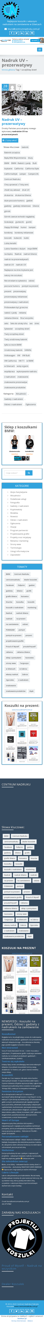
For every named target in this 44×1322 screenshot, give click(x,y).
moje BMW (32, 248)
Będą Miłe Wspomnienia (15, 158)
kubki (26, 238)
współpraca (9, 371)
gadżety (7, 206)
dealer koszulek (30, 580)
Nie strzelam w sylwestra (15, 280)
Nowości (14, 516)
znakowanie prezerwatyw (15, 382)
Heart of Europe (10, 1120)
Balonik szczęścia (12, 152)
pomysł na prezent (30, 286)
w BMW (30, 361)
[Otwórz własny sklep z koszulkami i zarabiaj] (22, 1238)
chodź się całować (12, 190)
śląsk (31, 691)
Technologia (15, 548)
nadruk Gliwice (30, 254)
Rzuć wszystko (26, 318)
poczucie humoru (12, 286)
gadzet (30, 200)
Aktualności (21, 393)
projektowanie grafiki (15, 641)
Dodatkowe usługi (18, 499)
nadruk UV (9, 264)
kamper (32, 227)
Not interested (10, 1047)
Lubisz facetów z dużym (14, 248)
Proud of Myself (12, 646)
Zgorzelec (10, 680)
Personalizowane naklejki (15, 1136)
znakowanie (22, 377)
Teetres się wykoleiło (13, 1061)
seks (6, 323)
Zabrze (25, 674)
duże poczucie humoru (14, 200)
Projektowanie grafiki (19, 534)
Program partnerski (19, 530)
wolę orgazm (22, 366)
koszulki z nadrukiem (14, 607)
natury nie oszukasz (13, 275)
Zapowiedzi (15, 555)
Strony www (15, 544)
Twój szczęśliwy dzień (14, 334)
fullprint (21, 585)
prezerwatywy (19, 291)
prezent (7, 291)
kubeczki (18, 238)
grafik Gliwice (11, 596)
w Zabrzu (23, 669)
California (18, 168)
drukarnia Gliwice (23, 195)
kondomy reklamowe (24, 232)
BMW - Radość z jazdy (21, 163)
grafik (29, 591)
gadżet (32, 585)
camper (22, 174)
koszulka (20, 602)
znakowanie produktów (14, 387)
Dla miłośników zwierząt (15, 1161)
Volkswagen (9, 355)
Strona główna (8, 69)
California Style (32, 168)
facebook (10, 585)
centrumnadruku (13, 580)
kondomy (8, 232)
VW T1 (21, 361)
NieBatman (8, 1150)
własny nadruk (12, 674)
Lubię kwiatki (10, 243)
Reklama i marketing (19, 541)
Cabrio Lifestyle (10, 1172)
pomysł (22, 630)
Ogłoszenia (31, 404)
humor (24, 227)
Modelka (14, 513)
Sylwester (8, 328)
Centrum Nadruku (12, 179)
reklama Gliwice (11, 318)
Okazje (13, 527)
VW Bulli (26, 355)
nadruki (9, 619)
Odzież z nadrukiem (13, 404)
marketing (32, 607)
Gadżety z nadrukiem (13, 399)
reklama (22, 312)
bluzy (30, 158)
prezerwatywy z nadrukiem (16, 302)
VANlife (28, 350)
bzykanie (8, 168)
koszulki (8, 238)
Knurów (9, 602)
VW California (10, 361)
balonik (25, 147)
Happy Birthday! (11, 227)
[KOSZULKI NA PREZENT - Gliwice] (22, 736)
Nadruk (18, 254)
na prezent (20, 619)
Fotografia (14, 502)
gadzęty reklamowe (22, 206)
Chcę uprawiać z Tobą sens (16, 184)
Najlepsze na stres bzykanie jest (18, 270)
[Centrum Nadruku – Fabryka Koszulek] (22, 10)
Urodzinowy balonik (13, 350)
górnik (7, 211)
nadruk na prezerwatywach (16, 259)
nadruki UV (21, 264)
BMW (6, 163)
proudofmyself (29, 646)
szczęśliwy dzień (22, 328)
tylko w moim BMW (12, 345)
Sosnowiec (29, 658)
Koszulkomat (9, 1034)
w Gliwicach (9, 366)
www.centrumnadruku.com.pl (25, 1306)
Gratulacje (8, 222)
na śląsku (8, 254)
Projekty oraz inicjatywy (20, 537)
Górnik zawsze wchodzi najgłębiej (19, 216)
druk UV (25, 190)
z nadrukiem (9, 377)
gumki (29, 222)
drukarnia (8, 195)
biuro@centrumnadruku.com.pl (24, 29)
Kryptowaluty (16, 509)
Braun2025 (7, 1075)
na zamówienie (12, 624)
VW (18, 355)
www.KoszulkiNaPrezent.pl (22, 710)
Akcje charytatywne (18, 492)
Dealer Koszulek (13, 1284)
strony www (11, 663)
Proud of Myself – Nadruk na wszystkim (22, 1267)
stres (37, 323)
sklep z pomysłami (13, 658)
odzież (31, 280)
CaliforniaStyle (10, 174)
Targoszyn (24, 663)
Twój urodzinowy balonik (15, 339)
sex (31, 323)
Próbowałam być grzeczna (16, 307)
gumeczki (19, 222)
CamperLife (33, 174)
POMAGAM (10, 630)
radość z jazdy (10, 312)
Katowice (25, 596)
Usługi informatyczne (19, 551)
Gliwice (36, 206)
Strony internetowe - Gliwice (22, 1321)
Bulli (35, 163)
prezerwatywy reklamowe (15, 296)
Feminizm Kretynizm (12, 1091)
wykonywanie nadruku (27, 371)
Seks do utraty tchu (18, 323)
